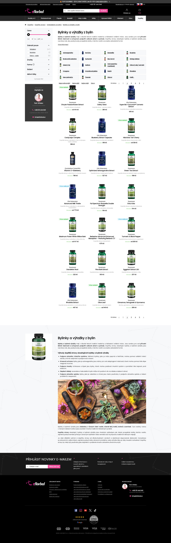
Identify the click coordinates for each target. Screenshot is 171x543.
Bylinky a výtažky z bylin (71, 25)
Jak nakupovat (78, 499)
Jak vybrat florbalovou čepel (82, 489)
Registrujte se (120, 4)
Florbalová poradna (31, 4)
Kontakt (68, 4)
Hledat (103, 10)
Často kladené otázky (80, 485)
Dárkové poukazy (54, 496)
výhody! (132, 4)
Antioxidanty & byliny (54, 25)
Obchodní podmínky (104, 489)
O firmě (100, 485)
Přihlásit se (54, 466)
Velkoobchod (53, 494)
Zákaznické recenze (80, 520)
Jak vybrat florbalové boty (81, 496)
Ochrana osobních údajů (105, 492)
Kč (42, 39)
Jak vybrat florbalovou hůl (81, 487)
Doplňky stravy (40, 25)
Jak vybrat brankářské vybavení (83, 494)
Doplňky (30, 25)
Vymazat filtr (38, 79)
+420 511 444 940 (96, 4)
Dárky (74, 4)
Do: (35, 39)
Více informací (63, 45)
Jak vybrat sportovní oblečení (82, 492)
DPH (50, 492)
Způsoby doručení (54, 485)
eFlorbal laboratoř (45, 4)
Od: (28, 39)
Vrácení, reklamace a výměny (58, 489)
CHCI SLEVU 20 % (101, 2)
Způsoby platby (53, 487)
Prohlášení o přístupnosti (105, 494)
